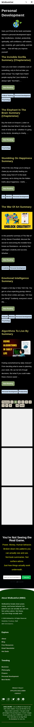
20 (17, 405)
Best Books (6, 679)
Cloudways (11, 621)
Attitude (5, 317)
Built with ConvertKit (23, 582)
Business (5, 667)
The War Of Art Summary (17, 206)
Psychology (6, 100)
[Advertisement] (17, 427)
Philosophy (6, 670)
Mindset (9, 196)
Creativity (5, 268)
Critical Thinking (7, 95)
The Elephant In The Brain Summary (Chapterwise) (14, 112)
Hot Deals (5, 651)
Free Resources (7, 645)
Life (3, 196)
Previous (5, 402)
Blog (3, 642)
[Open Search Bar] (26, 2)
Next (22, 405)
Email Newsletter (8, 648)
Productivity (23, 391)
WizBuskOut (7, 2)
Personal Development (22, 95)
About (4, 639)
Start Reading (8, 87)
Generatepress (8, 624)
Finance (5, 673)
